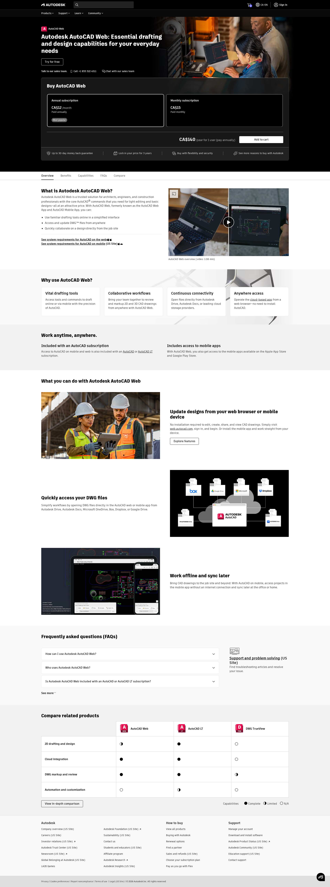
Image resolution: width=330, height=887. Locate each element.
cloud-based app (261, 300)
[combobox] (104, 4)
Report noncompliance (82, 881)
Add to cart (261, 140)
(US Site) (79, 244)
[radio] (105, 110)
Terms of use (101, 881)
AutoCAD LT (145, 352)
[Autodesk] (53, 4)
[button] (130, 654)
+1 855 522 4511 (87, 71)
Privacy (44, 881)
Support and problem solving (254, 658)
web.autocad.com (181, 429)
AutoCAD (128, 352)
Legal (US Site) (117, 881)
